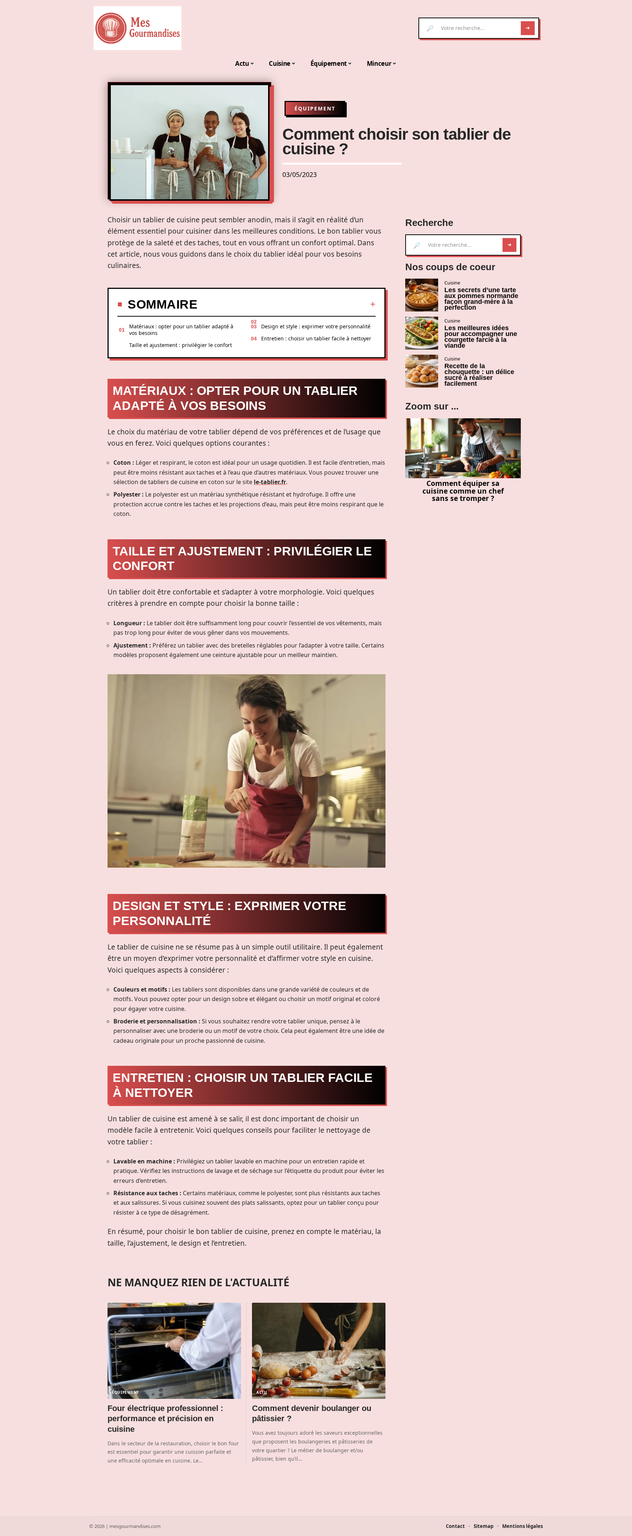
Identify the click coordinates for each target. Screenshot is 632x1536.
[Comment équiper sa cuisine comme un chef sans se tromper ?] (463, 448)
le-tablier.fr (270, 482)
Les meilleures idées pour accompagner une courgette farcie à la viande (480, 336)
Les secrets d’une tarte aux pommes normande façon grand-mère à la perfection (481, 298)
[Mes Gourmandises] (137, 28)
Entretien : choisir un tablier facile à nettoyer (316, 338)
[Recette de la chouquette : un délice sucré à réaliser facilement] (421, 371)
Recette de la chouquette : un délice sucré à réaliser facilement (479, 374)
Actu (261, 1392)
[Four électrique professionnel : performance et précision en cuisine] (174, 1351)
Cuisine (452, 282)
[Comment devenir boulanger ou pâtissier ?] (318, 1351)
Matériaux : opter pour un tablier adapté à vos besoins (181, 329)
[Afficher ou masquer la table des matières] (287, 304)
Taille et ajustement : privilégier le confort (180, 344)
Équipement (314, 108)
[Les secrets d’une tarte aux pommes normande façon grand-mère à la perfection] (421, 295)
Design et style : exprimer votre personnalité (315, 326)
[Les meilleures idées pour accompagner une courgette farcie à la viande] (421, 333)
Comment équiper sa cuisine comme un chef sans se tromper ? (463, 490)
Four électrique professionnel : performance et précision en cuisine (165, 1419)
